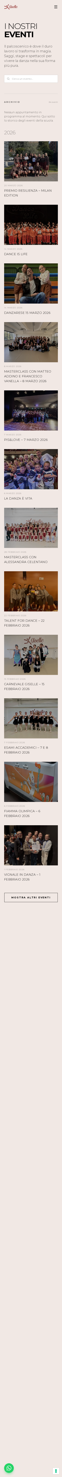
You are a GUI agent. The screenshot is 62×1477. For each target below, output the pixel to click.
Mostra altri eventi (30, 897)
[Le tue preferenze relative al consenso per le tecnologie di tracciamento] (56, 1471)
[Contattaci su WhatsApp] (9, 1468)
